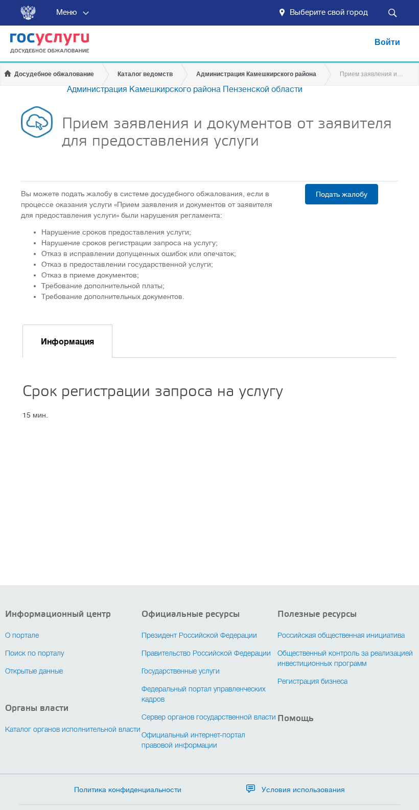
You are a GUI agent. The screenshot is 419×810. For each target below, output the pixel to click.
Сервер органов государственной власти (209, 717)
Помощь (295, 718)
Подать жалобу (341, 194)
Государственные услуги (181, 671)
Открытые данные (34, 671)
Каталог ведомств (145, 74)
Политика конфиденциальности (127, 789)
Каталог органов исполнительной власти (73, 730)
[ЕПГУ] (44, 47)
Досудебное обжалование (54, 74)
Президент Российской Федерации (199, 636)
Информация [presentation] (67, 341)
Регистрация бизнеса (312, 682)
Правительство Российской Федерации (206, 654)
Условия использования (303, 789)
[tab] (67, 341)
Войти (387, 42)
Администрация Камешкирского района (256, 74)
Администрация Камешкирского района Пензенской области (184, 89)
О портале (22, 636)
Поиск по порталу (34, 654)
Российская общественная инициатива (341, 636)
